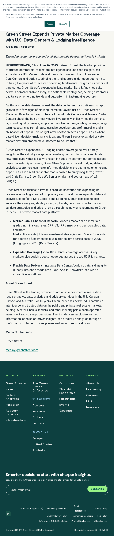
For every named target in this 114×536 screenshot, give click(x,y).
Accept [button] (50, 24)
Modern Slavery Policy (57, 516)
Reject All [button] (63, 24)
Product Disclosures (81, 521)
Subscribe (97, 489)
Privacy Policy (101, 508)
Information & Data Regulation (53, 521)
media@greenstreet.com (22, 350)
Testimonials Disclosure (82, 516)
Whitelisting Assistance (57, 508)
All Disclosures (100, 521)
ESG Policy (102, 516)
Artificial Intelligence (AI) (31, 508)
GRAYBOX (103, 530)
